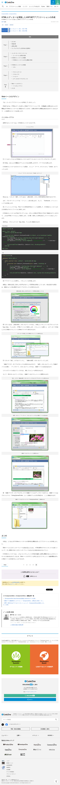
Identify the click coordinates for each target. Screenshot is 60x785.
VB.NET (6, 24)
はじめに (14, 41)
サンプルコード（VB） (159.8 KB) (18, 31)
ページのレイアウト (17, 86)
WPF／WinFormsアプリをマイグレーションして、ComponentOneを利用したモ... (24, 603)
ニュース (4, 735)
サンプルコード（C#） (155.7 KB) (18, 29)
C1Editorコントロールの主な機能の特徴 (22, 60)
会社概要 (8, 769)
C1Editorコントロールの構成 (19, 65)
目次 (30, 37)
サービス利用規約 (10, 771)
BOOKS (50, 735)
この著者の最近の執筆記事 (16, 625)
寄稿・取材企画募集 (16, 729)
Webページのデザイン (17, 83)
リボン (14, 67)
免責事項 (8, 767)
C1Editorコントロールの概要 (19, 57)
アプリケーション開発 (15, 6)
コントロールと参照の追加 (19, 55)
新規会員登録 (30, 695)
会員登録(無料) (16, 582)
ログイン (12, 584)
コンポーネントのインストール (19, 53)
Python (43, 6)
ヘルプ (7, 760)
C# (2, 24)
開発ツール (49, 6)
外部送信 (8, 776)
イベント (34, 735)
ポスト (50, 589)
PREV (5, 565)
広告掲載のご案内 (45, 729)
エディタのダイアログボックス (20, 78)
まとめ (13, 88)
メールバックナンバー (30, 691)
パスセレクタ (16, 74)
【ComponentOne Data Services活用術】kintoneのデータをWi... (20, 598)
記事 (18, 735)
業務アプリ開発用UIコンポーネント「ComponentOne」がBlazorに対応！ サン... (24, 600)
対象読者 (14, 44)
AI (7, 6)
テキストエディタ (17, 72)
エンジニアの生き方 (34, 6)
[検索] (3, 6)
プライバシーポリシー (11, 774)
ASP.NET (11, 24)
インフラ (25, 6)
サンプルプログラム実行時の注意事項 (21, 48)
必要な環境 (14, 46)
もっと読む (6, 604)
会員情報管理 (9, 765)
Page (5, 45)
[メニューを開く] (2, 2)
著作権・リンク (9, 763)
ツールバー (15, 76)
